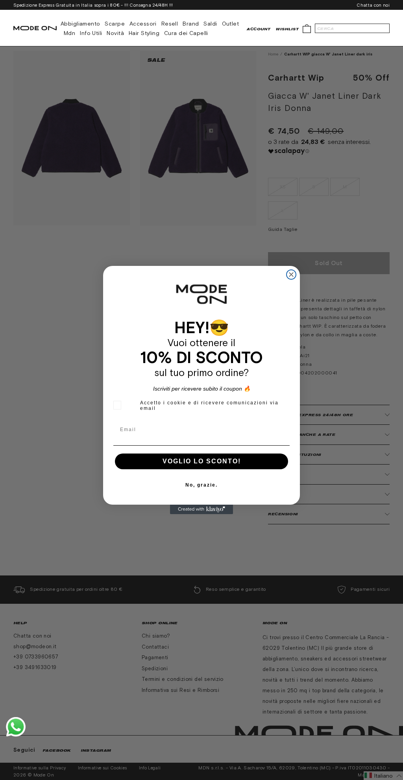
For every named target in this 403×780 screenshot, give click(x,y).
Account (258, 29)
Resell (169, 23)
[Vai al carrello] (307, 28)
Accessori (143, 23)
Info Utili (91, 33)
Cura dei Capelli (186, 33)
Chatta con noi (373, 5)
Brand (191, 23)
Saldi (210, 23)
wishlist (287, 29)
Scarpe (115, 23)
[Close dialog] (291, 274)
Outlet (230, 23)
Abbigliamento (80, 23)
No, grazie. (201, 485)
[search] (352, 28)
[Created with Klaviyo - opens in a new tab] (201, 509)
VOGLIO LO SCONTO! (202, 461)
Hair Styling (144, 33)
